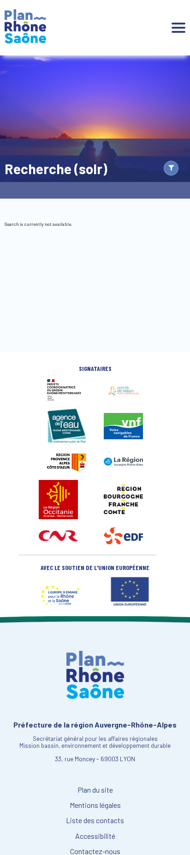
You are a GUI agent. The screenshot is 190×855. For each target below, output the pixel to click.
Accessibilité (95, 836)
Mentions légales (95, 805)
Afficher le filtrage (171, 168)
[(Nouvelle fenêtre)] (66, 398)
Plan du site (95, 790)
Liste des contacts (95, 820)
